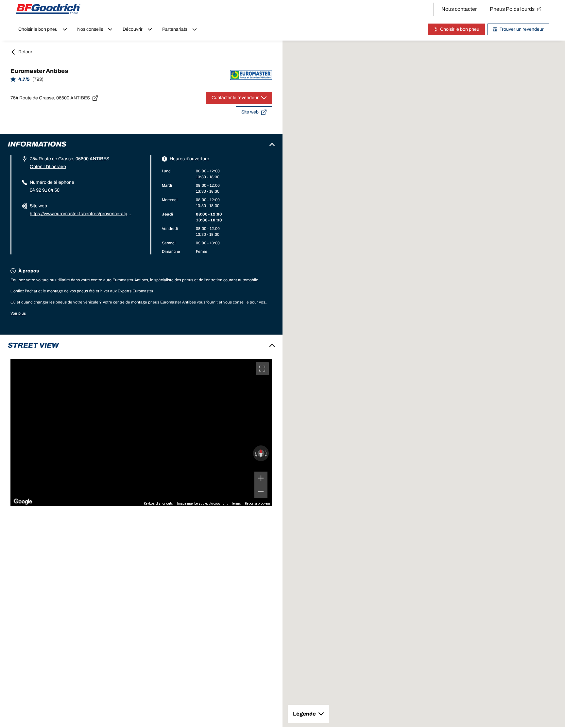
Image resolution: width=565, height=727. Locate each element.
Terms (236, 503)
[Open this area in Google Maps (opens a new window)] (23, 501)
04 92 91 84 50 (45, 190)
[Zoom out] (260, 491)
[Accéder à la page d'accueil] (48, 9)
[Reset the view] (261, 453)
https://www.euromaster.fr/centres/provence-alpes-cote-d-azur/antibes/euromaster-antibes (81, 214)
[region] (141, 432)
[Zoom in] (260, 478)
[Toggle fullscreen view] (262, 368)
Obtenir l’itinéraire (48, 166)
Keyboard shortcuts (158, 503)
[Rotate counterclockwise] (255, 453)
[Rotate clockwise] (266, 453)
